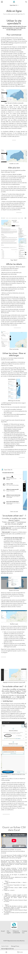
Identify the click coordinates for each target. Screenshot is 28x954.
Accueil (3, 931)
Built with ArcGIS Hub (7, 948)
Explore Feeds (4, 946)
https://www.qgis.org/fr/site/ (11, 430)
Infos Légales (9, 931)
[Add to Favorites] (6, 952)
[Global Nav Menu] (2, 2)
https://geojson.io (10, 445)
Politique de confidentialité (16, 931)
